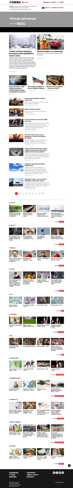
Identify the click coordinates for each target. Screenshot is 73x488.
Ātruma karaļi (42, 369)
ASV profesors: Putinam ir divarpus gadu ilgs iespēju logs (15, 260)
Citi (11, 294)
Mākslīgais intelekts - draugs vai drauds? (19, 7)
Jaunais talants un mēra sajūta (15, 369)
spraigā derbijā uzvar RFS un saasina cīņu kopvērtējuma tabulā (56, 282)
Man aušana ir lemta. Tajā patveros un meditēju (28, 412)
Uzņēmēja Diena (15, 378)
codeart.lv (16, 486)
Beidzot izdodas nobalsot (32, 109)
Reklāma (12, 477)
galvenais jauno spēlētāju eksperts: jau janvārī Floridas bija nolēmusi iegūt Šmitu (15, 283)
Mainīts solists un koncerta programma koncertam (57, 348)
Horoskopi (31, 473)
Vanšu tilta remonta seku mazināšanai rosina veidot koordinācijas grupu (57, 215)
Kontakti (30, 477)
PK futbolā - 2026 (27, 9)
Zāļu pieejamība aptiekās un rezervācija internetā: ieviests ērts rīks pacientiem (43, 412)
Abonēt (53, 2)
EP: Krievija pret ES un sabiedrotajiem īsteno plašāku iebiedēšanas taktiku (15, 238)
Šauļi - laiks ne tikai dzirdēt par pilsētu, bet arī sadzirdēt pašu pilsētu (29, 434)
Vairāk (56, 221)
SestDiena (13, 314)
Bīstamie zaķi (56, 305)
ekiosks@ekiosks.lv (59, 482)
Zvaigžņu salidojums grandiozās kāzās (56, 326)
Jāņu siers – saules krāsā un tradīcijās (42, 458)
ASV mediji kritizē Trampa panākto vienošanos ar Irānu (28, 237)
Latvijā (12, 202)
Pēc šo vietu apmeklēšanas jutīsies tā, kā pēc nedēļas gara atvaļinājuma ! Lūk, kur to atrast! (57, 435)
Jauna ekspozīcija (13, 347)
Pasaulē (12, 225)
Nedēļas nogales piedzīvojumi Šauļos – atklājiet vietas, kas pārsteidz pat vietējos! (43, 434)
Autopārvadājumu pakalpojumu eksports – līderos (57, 390)
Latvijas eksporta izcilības (16, 9)
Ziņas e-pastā (32, 475)
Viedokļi (12, 248)
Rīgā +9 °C (48, 7)
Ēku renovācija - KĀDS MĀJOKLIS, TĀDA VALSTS (26, 6)
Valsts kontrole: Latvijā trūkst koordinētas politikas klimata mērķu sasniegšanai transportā (17, 89)
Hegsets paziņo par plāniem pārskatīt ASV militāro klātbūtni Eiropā (57, 237)
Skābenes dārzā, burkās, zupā (14, 457)
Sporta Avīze (14, 358)
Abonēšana (13, 473)
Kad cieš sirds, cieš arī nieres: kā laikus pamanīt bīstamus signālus (15, 412)
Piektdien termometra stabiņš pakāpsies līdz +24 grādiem (15, 215)
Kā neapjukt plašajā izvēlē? (14, 389)
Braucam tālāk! (43, 346)
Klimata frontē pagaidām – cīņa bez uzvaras (54, 87)
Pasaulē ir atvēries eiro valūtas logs (29, 389)
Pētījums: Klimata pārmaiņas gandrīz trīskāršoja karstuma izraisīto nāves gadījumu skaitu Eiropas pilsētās (36, 150)
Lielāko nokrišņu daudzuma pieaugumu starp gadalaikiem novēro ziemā (21, 53)
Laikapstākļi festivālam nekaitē (43, 325)
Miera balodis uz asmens (13, 306)
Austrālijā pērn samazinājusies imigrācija (41, 237)
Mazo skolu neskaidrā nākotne (57, 259)
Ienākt (62, 2)
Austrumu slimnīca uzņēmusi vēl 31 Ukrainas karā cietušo (42, 215)
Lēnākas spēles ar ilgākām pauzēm (29, 325)
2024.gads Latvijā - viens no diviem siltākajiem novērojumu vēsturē (35, 180)
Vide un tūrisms (15, 422)
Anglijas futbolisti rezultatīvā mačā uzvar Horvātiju (43, 281)
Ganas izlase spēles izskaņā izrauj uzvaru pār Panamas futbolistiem (28, 282)
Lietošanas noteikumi (14, 483)
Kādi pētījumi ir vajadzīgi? (27, 259)
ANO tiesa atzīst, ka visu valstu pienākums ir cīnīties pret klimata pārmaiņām (35, 136)
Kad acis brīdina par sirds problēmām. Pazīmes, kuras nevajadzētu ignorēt (56, 412)
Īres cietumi (42, 305)
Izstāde (29, 346)
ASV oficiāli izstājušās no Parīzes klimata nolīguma (36, 87)
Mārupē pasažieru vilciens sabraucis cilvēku (28, 215)
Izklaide (12, 446)
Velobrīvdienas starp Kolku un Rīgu (14, 433)
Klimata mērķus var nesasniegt (50, 51)
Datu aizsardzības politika (15, 485)
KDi (11, 335)
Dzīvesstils (14, 399)
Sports (12, 269)
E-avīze (12, 475)
